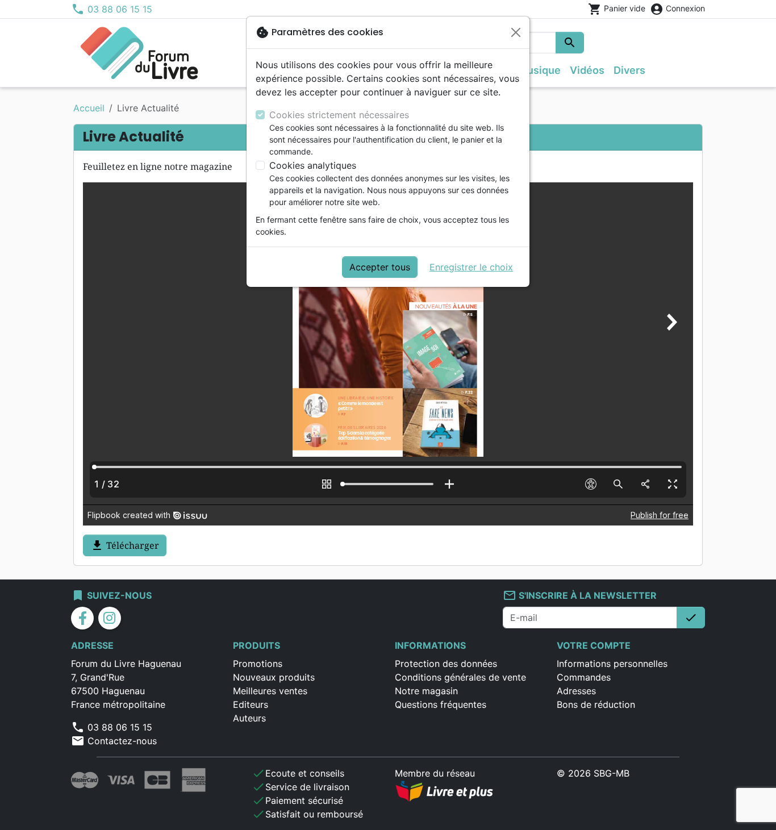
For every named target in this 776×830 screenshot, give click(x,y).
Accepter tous (379, 267)
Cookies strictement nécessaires (339, 114)
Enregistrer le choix (471, 267)
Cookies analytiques (312, 165)
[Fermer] (516, 32)
